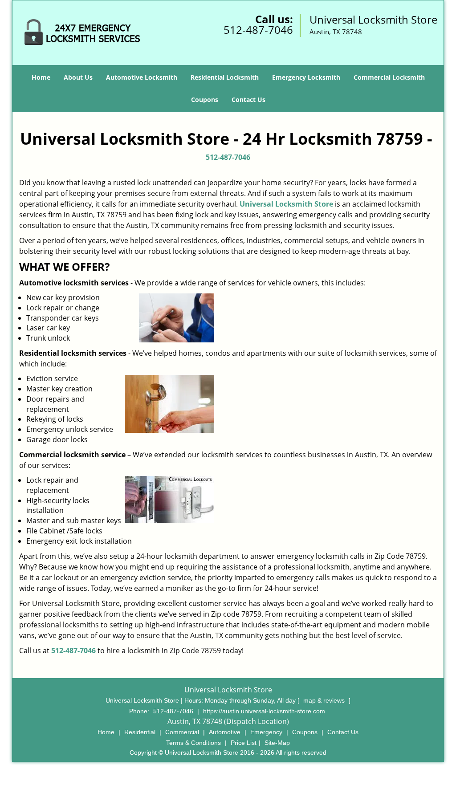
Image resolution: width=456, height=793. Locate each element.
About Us (78, 77)
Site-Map (277, 742)
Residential (139, 732)
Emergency (266, 732)
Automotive (224, 732)
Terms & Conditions (193, 742)
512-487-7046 (258, 29)
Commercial (182, 732)
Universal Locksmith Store (286, 204)
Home (41, 77)
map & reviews (324, 700)
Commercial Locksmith (389, 77)
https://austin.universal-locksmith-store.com (264, 711)
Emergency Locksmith (306, 77)
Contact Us (248, 99)
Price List (243, 742)
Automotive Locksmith (141, 77)
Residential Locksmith (225, 77)
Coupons (204, 99)
